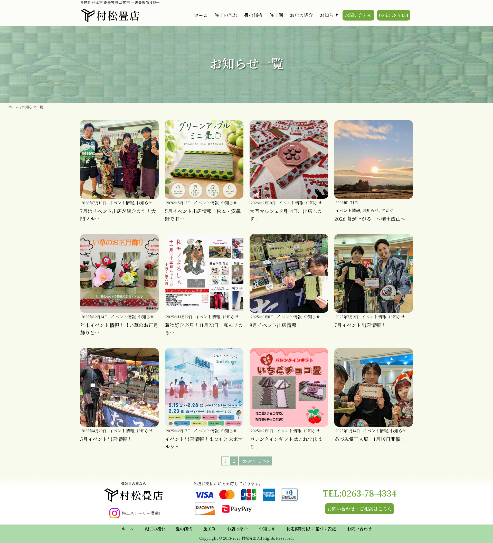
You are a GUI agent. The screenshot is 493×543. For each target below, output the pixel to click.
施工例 (276, 15)
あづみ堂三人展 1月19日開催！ (369, 438)
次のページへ (254, 461)
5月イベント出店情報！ (106, 438)
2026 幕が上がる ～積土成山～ (369, 218)
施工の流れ (226, 15)
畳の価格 (253, 15)
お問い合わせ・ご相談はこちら (359, 508)
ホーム (201, 15)
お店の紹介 (301, 15)
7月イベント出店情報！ (360, 324)
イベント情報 (121, 203)
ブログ (387, 210)
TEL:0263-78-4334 (359, 493)
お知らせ (329, 15)
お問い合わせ (358, 15)
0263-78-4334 (393, 15)
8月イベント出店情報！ (275, 324)
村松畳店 (118, 15)
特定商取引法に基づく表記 (311, 529)
